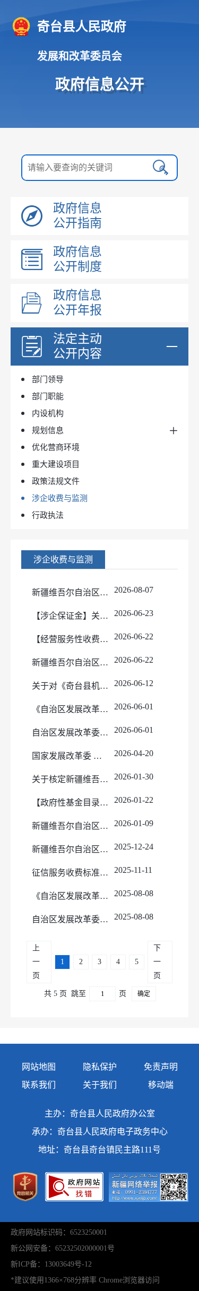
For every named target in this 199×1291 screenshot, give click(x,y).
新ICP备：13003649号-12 (51, 1264)
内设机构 (48, 413)
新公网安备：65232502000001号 (63, 1248)
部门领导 (48, 379)
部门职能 (48, 396)
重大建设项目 (56, 464)
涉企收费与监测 (60, 498)
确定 (143, 994)
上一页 (36, 962)
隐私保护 (100, 1066)
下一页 (157, 962)
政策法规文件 (56, 481)
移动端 (161, 1084)
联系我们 (39, 1084)
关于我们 (100, 1084)
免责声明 (161, 1066)
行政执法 (48, 515)
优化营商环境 (56, 447)
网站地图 (39, 1066)
